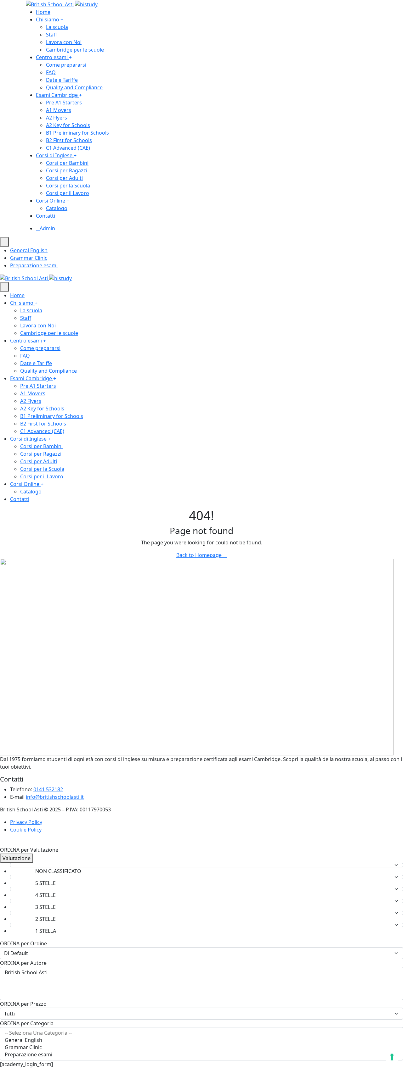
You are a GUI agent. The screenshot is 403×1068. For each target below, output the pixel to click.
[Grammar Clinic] (201, 1047)
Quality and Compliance (74, 87)
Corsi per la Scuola (68, 185)
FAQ (51, 72)
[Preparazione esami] (201, 1054)
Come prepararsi (66, 64)
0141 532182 (48, 789)
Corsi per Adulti (64, 178)
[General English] (201, 1040)
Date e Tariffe (62, 79)
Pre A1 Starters (64, 102)
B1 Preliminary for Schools (77, 132)
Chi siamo (47, 19)
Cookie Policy (26, 829)
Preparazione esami (34, 265)
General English (29, 250)
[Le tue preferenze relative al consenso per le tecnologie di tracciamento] (392, 1057)
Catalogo (56, 208)
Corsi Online (50, 200)
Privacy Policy (26, 822)
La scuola (57, 27)
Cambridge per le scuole (75, 49)
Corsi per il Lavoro (67, 193)
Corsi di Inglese (54, 155)
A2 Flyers (56, 117)
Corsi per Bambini (67, 162)
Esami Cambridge (57, 95)
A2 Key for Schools (68, 125)
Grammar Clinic (28, 257)
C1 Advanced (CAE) (68, 147)
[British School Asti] (62, 3)
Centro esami (52, 57)
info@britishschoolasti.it (55, 796)
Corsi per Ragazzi (66, 170)
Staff (51, 34)
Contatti (45, 215)
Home (43, 11)
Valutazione (17, 858)
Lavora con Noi (64, 42)
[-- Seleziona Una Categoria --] (201, 1033)
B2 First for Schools (69, 140)
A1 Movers (58, 110)
